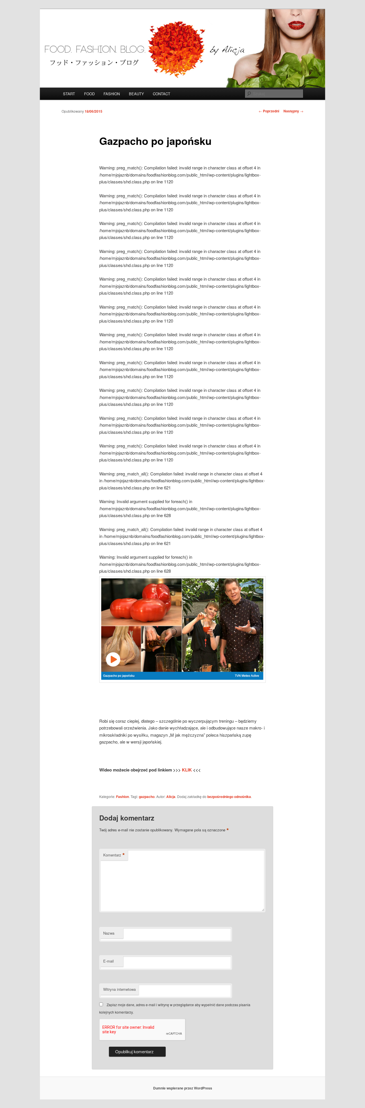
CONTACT (161, 93)
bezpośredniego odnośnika (229, 796)
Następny (293, 111)
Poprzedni (269, 111)
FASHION (112, 93)
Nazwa (108, 933)
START (69, 93)
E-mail (108, 961)
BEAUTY (136, 93)
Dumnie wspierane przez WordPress (182, 1088)
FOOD (89, 93)
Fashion (122, 796)
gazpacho (147, 796)
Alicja (170, 796)
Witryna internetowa (119, 989)
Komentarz (114, 855)
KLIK (187, 770)
